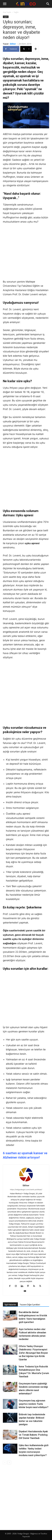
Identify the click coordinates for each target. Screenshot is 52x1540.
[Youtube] (26, 1291)
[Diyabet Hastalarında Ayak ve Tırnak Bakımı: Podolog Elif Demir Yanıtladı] (10, 1435)
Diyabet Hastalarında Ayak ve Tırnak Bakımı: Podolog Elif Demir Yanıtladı (33, 1434)
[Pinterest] (29, 1286)
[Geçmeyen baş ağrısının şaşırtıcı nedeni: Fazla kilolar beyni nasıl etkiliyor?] (10, 1404)
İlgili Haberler (10, 1304)
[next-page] (9, 1462)
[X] (41, 1286)
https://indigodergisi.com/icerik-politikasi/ (26, 1190)
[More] (36, 49)
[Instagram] (17, 1286)
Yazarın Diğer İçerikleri (30, 1304)
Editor (13, 43)
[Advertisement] (26, 254)
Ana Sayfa (7, 12)
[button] (4, 4)
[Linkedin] (23, 1286)
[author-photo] (26, 1181)
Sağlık (16, 12)
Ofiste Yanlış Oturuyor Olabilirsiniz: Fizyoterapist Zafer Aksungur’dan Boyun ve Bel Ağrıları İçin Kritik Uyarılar (33, 1353)
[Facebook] (11, 1286)
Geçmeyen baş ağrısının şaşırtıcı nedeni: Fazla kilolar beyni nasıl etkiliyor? (33, 1404)
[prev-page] (4, 1462)
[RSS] (35, 1286)
